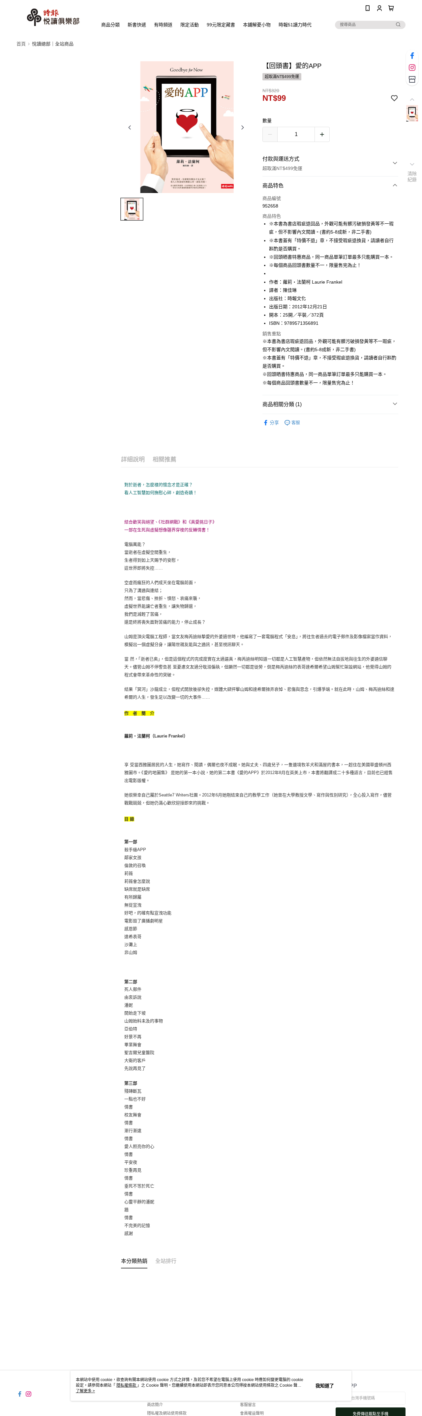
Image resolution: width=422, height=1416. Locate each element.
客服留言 (248, 1404)
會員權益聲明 (252, 1413)
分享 (274, 422)
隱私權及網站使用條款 (167, 1413)
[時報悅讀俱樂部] (53, 17)
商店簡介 (155, 1404)
